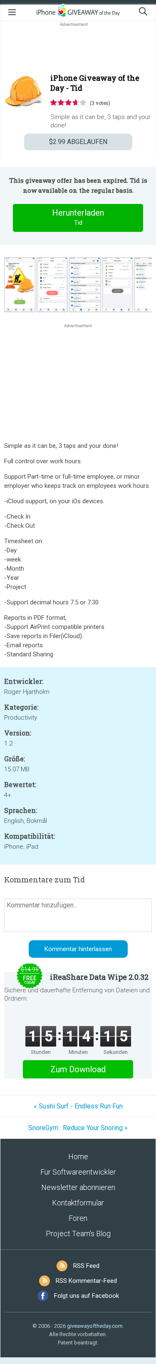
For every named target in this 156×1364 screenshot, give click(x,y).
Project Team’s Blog (78, 1233)
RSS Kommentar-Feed (86, 1280)
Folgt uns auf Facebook (86, 1295)
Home (78, 1156)
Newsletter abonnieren (78, 1187)
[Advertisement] (78, 48)
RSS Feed (86, 1266)
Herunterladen (78, 217)
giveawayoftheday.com (95, 1326)
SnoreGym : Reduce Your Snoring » (78, 1128)
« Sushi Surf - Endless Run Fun (78, 1106)
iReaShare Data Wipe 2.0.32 (99, 977)
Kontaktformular (78, 1202)
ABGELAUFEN (78, 142)
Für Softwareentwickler (78, 1172)
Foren (78, 1218)
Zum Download (78, 1069)
